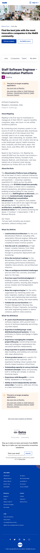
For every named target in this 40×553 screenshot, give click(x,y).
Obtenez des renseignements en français (14, 525)
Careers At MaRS (24, 486)
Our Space (22, 475)
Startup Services (7, 478)
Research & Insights (9, 504)
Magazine (6, 496)
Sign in (34, 2)
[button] (27, 2)
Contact (22, 496)
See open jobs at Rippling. (16, 88)
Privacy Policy (22, 459)
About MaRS (6, 486)
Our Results (6, 507)
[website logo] (5, 2)
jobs (6, 58)
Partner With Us (7, 481)
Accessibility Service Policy (10, 522)
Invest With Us (23, 481)
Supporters (22, 499)
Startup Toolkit (7, 501)
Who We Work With (24, 478)
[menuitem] (12, 476)
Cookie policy (25, 437)
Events (5, 499)
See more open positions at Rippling (20, 419)
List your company (9, 41)
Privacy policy (15, 437)
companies (15, 58)
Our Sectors (23, 484)
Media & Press (23, 501)
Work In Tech (5, 26)
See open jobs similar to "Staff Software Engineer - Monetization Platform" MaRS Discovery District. (20, 93)
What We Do (7, 475)
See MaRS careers (25, 41)
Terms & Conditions (8, 516)
